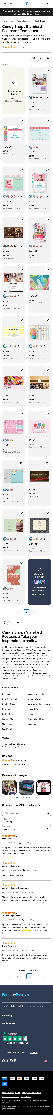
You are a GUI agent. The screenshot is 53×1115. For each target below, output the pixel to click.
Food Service (8, 729)
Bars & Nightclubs (10, 699)
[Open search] (11, 4)
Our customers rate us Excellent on (19, 1053)
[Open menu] (5, 4)
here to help (18, 1006)
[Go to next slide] (49, 788)
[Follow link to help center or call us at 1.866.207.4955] (42, 4)
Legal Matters (26, 1097)
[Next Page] (34, 612)
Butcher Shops (8, 704)
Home (4, 21)
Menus (30, 714)
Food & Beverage (23, 21)
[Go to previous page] (10, 976)
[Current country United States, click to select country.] (47, 1061)
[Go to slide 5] (23, 798)
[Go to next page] (43, 976)
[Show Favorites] (41, 58)
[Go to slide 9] (29, 798)
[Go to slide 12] (36, 798)
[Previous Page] (19, 612)
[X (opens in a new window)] (7, 1061)
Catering (6, 709)
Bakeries (6, 694)
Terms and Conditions (10, 1097)
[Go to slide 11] (33, 798)
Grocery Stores (34, 699)
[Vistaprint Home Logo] (26, 4)
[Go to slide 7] (26, 798)
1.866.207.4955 (8, 1093)
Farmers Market (9, 719)
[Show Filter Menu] (48, 58)
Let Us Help (7, 1015)
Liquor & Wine (33, 709)
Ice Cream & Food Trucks (38, 704)
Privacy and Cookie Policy (31, 1093)
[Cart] (48, 4)
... (12, 21)
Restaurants (32, 724)
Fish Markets (7, 724)
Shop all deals (33, 14)
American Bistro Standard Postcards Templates (13, 745)
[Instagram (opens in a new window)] (11, 1061)
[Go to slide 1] (16, 798)
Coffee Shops (8, 714)
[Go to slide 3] (20, 798)
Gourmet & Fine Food (37, 694)
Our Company (8, 1023)
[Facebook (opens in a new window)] (3, 1061)
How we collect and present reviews (18, 764)
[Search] (47, 812)
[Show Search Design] (34, 58)
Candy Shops (40, 21)
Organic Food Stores (36, 719)
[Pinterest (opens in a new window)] (15, 1061)
